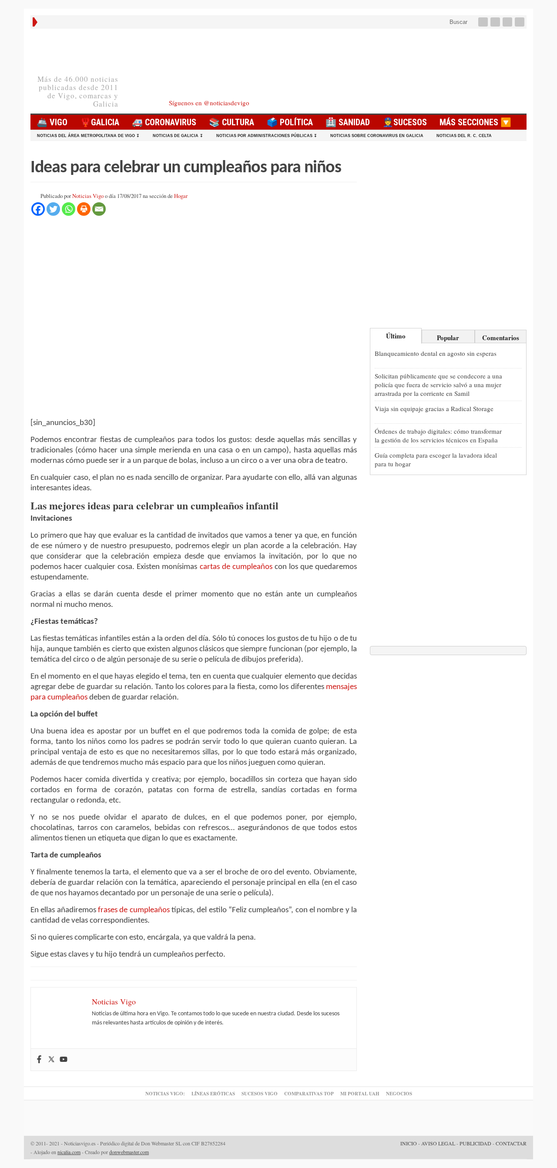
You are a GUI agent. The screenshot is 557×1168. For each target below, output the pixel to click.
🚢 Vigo (52, 122)
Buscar (457, 22)
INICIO (408, 1143)
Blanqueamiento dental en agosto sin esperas (436, 353)
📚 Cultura (231, 122)
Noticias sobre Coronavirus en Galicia (376, 136)
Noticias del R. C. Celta (464, 136)
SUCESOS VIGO (260, 1093)
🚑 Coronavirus (164, 122)
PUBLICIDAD (475, 1143)
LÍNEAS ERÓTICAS (213, 1093)
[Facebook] (484, 22)
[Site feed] (520, 22)
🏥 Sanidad (347, 122)
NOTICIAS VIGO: (165, 1093)
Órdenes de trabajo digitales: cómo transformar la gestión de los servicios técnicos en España (438, 435)
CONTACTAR (511, 1143)
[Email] (99, 209)
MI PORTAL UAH (359, 1093)
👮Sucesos (405, 122)
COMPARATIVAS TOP (309, 1093)
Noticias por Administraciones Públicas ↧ (266, 136)
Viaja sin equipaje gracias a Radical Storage (434, 408)
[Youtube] (508, 22)
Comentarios (500, 337)
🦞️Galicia (99, 122)
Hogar (181, 196)
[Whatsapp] (68, 209)
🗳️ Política (290, 122)
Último (396, 336)
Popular (448, 337)
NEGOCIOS (399, 1093)
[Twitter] (496, 22)
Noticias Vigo (88, 196)
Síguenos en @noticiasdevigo (209, 102)
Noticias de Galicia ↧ (178, 136)
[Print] (84, 209)
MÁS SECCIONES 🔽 (475, 122)
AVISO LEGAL (438, 1143)
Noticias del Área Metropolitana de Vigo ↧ (88, 136)
